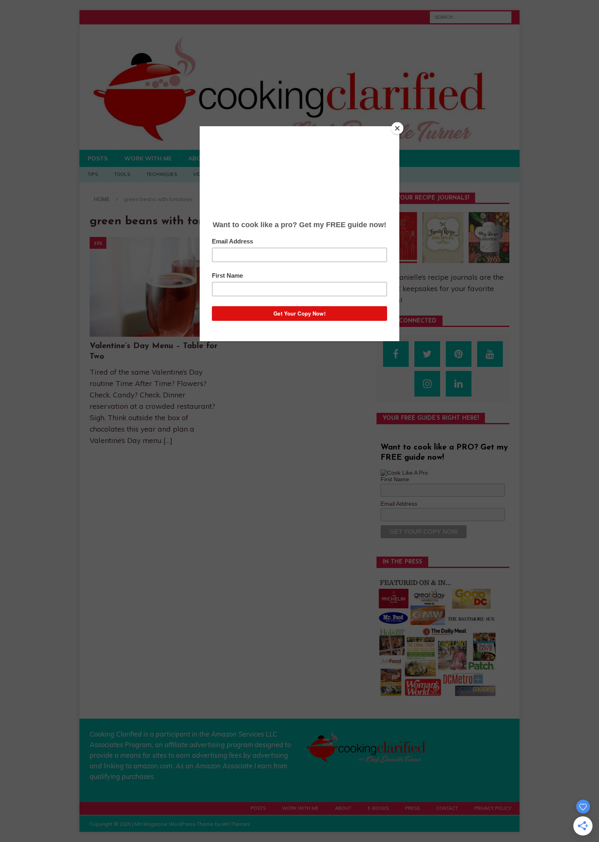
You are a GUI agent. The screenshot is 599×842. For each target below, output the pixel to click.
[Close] (397, 128)
